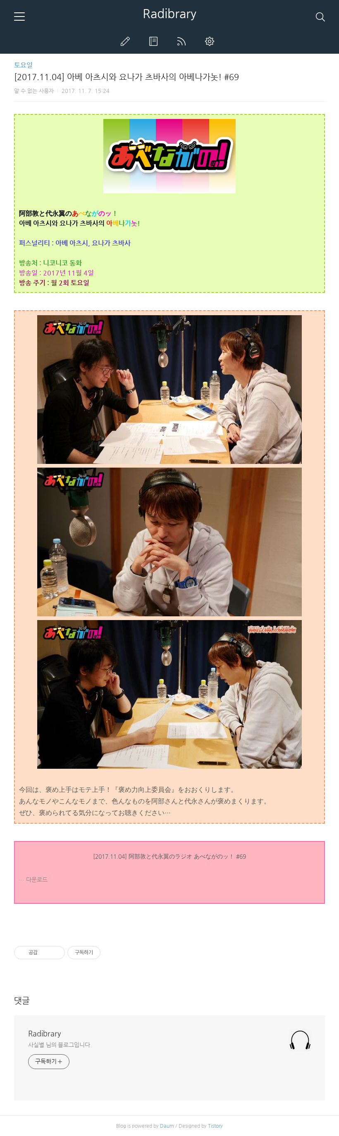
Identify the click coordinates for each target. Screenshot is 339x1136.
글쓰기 (127, 41)
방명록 (155, 41)
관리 (211, 41)
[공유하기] (45, 952)
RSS (183, 41)
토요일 (23, 65)
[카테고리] (19, 16)
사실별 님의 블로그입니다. (60, 1044)
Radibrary (169, 14)
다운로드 (37, 879)
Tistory (215, 1126)
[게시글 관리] (55, 952)
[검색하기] (320, 16)
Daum (167, 1126)
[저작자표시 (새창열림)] (104, 952)
